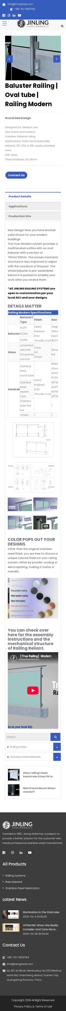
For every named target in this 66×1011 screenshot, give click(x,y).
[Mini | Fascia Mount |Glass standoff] (13, 790)
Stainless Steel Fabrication (22, 888)
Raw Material (13, 882)
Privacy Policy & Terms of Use (33, 1006)
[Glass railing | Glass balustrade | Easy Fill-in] (13, 774)
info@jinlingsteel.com (20, 4)
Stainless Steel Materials (25, 757)
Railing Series (18, 747)
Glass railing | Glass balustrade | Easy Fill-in (38, 774)
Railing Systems (15, 876)
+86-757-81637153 (25, 9)
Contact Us (16, 175)
